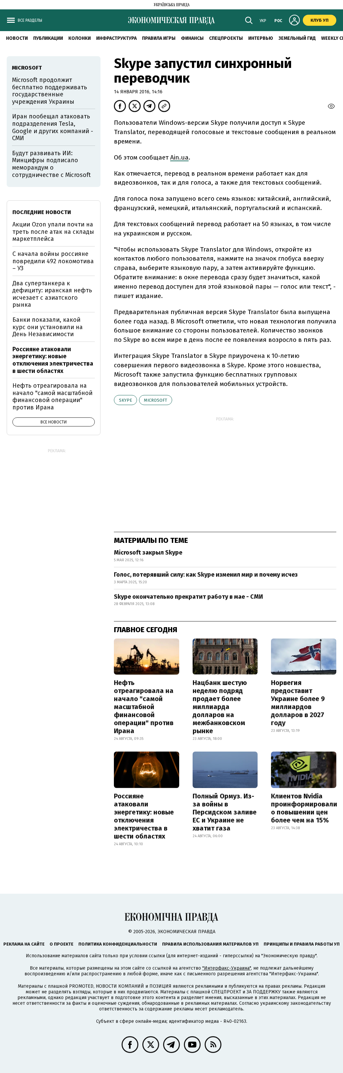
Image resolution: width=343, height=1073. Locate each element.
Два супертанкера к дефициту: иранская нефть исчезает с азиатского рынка (52, 294)
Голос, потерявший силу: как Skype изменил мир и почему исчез (206, 574)
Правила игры (159, 38)
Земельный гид (297, 38)
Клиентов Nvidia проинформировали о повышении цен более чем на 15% (304, 808)
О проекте (61, 944)
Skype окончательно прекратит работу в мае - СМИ (188, 596)
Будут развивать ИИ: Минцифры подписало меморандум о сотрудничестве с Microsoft (51, 164)
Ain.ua (179, 157)
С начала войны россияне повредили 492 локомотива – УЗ (53, 261)
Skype (125, 400)
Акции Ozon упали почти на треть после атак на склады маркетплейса (53, 231)
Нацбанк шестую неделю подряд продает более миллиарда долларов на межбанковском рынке (220, 707)
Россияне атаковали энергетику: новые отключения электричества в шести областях (144, 816)
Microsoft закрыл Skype (148, 552)
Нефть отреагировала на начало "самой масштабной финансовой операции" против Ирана (144, 707)
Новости (17, 38)
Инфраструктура (116, 38)
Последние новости (41, 212)
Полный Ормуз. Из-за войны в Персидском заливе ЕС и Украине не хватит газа (225, 812)
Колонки (79, 38)
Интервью (260, 38)
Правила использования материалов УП (210, 944)
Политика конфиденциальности (117, 944)
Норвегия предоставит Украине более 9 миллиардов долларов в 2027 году (298, 703)
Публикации (48, 38)
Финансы (192, 38)
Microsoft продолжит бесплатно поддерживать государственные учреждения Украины (49, 90)
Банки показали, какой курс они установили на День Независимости (47, 327)
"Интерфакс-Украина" (226, 968)
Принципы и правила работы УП (302, 944)
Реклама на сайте (24, 944)
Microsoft (155, 400)
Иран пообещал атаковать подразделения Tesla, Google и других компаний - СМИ (52, 127)
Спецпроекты (226, 38)
